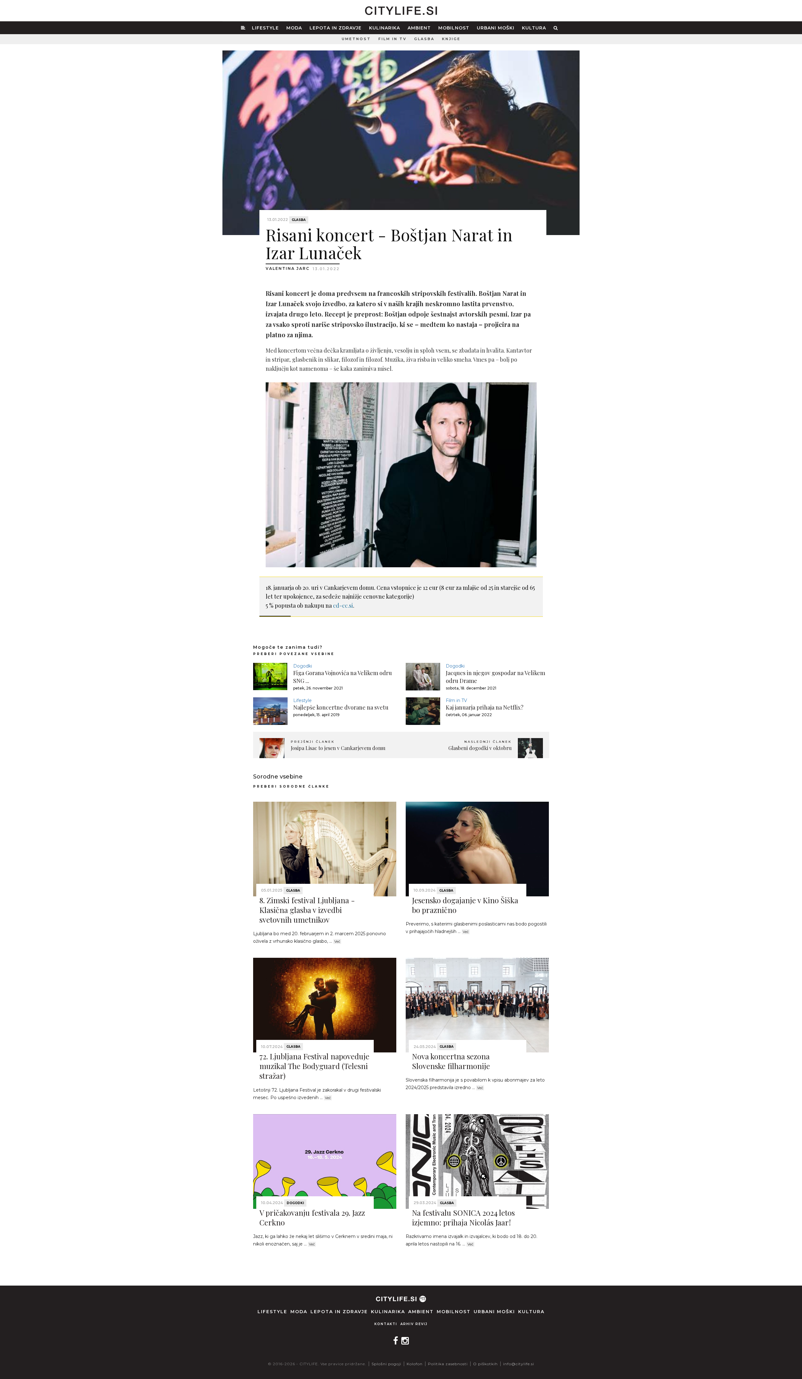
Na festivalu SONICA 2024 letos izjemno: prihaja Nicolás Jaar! (463, 1217)
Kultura (534, 28)
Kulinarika (384, 28)
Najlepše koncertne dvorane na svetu (340, 707)
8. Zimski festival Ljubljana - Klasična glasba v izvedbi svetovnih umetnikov (307, 910)
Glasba (424, 39)
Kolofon (415, 1363)
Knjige (451, 39)
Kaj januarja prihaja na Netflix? (484, 707)
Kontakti (385, 1324)
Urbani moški (495, 28)
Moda (294, 28)
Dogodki (302, 666)
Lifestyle (265, 28)
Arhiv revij (414, 1324)
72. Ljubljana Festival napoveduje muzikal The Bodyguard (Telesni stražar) (314, 1066)
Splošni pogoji (386, 1363)
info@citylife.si (518, 1363)
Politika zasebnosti (448, 1363)
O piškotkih (485, 1363)
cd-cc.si (343, 605)
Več (337, 941)
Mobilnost (453, 28)
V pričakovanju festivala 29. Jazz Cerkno (312, 1217)
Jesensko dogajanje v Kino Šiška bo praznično (465, 905)
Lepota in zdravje (336, 28)
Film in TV (392, 39)
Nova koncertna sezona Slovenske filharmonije (451, 1061)
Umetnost (356, 39)
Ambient (419, 28)
